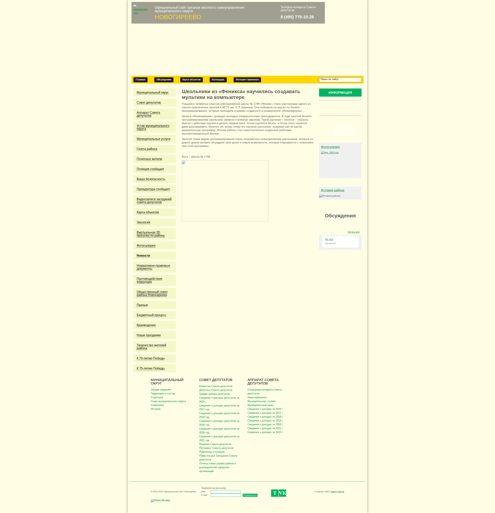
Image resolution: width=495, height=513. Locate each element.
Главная (140, 79)
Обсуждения (164, 79)
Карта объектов (192, 79)
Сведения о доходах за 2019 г (265, 420)
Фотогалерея (330, 147)
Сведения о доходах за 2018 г (265, 416)
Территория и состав (163, 393)
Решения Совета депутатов (215, 444)
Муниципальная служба (262, 401)
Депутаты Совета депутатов (215, 390)
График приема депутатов (214, 393)
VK (282, 493)
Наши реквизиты (257, 397)
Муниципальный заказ (260, 405)
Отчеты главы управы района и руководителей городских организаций (217, 467)
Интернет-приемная (247, 79)
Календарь (218, 79)
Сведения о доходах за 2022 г (265, 432)
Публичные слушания (211, 451)
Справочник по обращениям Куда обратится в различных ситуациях (346, 130)
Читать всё (354, 232)
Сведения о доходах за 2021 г (265, 428)
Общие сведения (161, 389)
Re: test (329, 239)
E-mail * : (205, 495)
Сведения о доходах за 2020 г (265, 424)
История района (332, 190)
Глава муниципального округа (168, 401)
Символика (157, 405)
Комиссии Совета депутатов (215, 386)
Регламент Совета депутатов (216, 448)
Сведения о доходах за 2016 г (265, 409)
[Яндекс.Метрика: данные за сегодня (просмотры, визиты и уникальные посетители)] (160, 500)
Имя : (204, 491)
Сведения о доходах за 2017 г (265, 412)
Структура (157, 397)
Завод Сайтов (337, 491)
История (155, 409)
